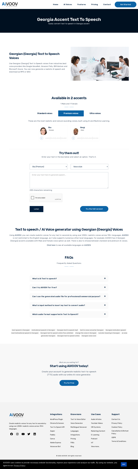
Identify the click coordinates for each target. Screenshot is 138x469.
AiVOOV (18, 235)
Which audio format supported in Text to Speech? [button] (55, 314)
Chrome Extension (57, 423)
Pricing (94, 4)
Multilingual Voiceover (79, 427)
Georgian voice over (89, 336)
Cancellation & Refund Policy (120, 432)
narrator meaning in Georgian (109, 333)
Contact (107, 4)
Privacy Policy (117, 423)
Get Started (125, 5)
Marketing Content (98, 431)
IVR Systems (96, 427)
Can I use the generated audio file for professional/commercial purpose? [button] (66, 296)
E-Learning (95, 435)
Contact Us (116, 419)
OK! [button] (123, 464)
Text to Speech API (57, 427)
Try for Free (69, 383)
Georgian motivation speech (116, 330)
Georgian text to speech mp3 (67, 330)
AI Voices (68, 4)
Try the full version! (94, 209)
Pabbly (52, 435)
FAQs (72, 443)
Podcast (94, 439)
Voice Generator (77, 423)
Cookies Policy (117, 427)
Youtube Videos (97, 423)
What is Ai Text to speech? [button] (44, 279)
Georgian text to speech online (68, 336)
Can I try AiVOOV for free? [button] (44, 287)
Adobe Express (55, 443)
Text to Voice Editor (78, 419)
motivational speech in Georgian (43, 330)
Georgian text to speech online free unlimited (57, 333)
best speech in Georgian (21, 330)
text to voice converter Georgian (92, 330)
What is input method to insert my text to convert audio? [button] (58, 305)
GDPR (114, 437)
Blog (72, 446)
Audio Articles (96, 419)
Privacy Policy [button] (19, 466)
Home (55, 4)
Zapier (52, 431)
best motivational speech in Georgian (25, 333)
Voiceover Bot (55, 446)
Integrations (75, 435)
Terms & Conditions (119, 441)
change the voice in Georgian (86, 333)
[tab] (45, 113)
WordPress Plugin (56, 419)
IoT (92, 443)
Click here (51, 245)
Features (81, 4)
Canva (52, 439)
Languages (75, 431)
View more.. (95, 446)
